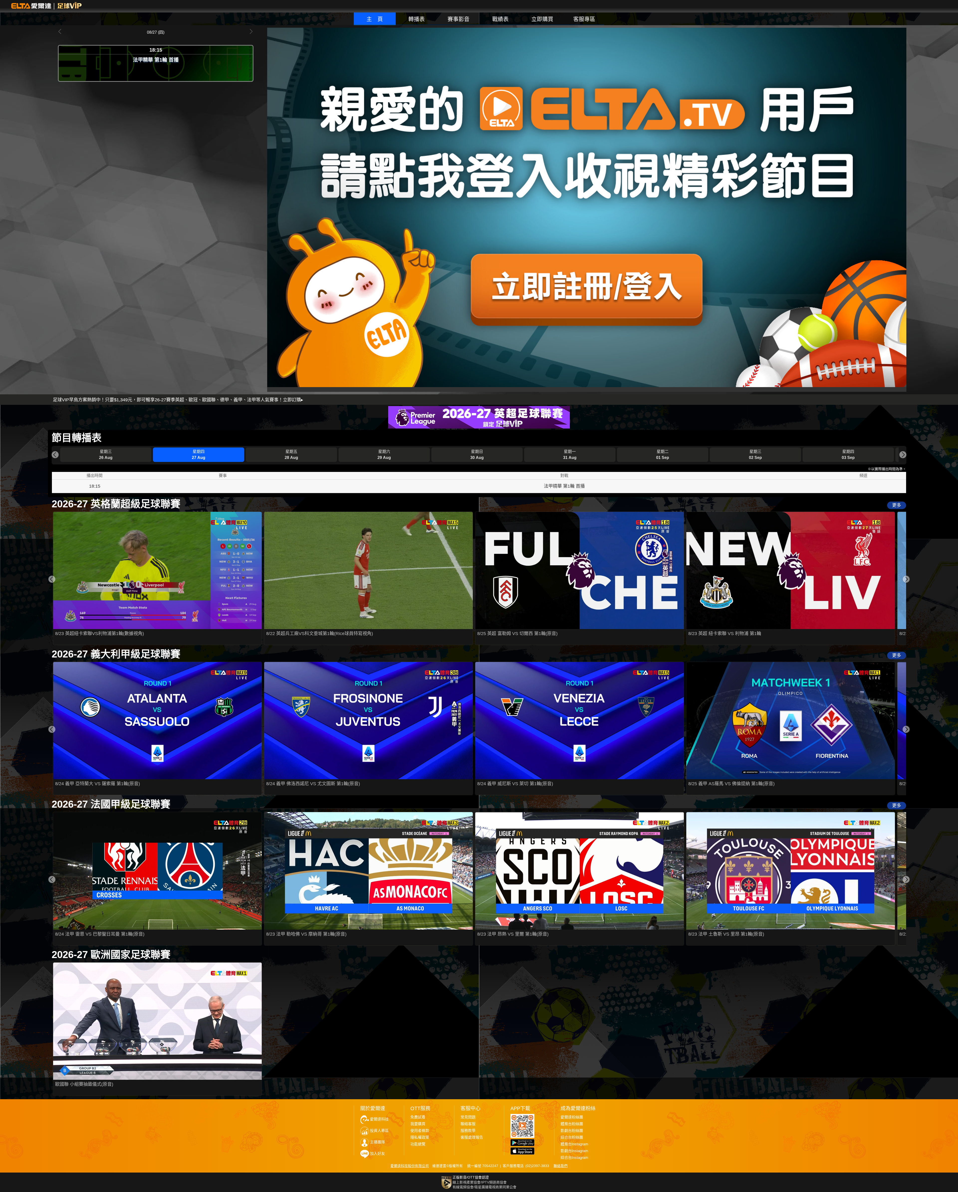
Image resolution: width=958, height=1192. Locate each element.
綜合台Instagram (574, 1158)
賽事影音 (459, 19)
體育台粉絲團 (572, 1124)
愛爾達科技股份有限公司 (409, 1166)
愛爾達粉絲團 (572, 1117)
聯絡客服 (468, 1124)
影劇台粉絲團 (572, 1131)
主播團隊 (377, 1142)
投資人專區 (379, 1131)
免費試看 (417, 1117)
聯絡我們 (561, 1166)
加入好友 (377, 1154)
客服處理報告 (472, 1137)
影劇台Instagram (574, 1151)
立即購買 (542, 19)
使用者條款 (419, 1131)
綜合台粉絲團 (572, 1137)
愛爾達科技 (379, 1119)
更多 (896, 505)
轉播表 (416, 19)
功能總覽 (417, 1144)
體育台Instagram (574, 1144)
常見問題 (468, 1117)
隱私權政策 (419, 1137)
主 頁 (374, 19)
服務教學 (468, 1131)
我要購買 (417, 1124)
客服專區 (584, 19)
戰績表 (500, 19)
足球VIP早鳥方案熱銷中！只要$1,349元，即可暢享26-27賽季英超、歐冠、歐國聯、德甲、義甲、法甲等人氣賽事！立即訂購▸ (178, 399)
